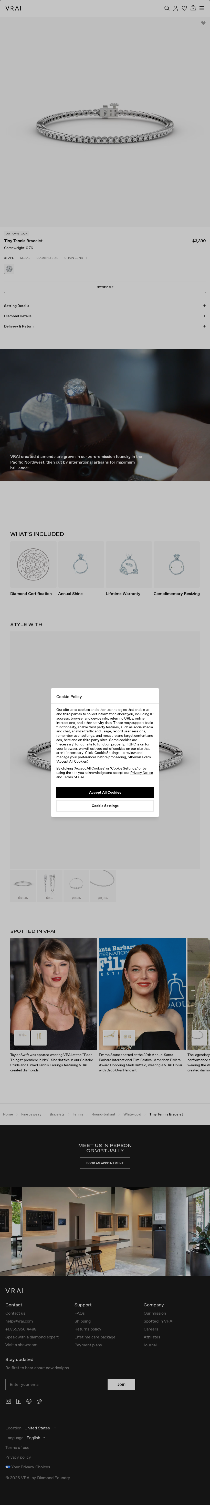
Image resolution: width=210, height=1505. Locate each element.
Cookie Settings (105, 805)
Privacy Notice (141, 772)
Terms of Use (73, 777)
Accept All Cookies (105, 792)
